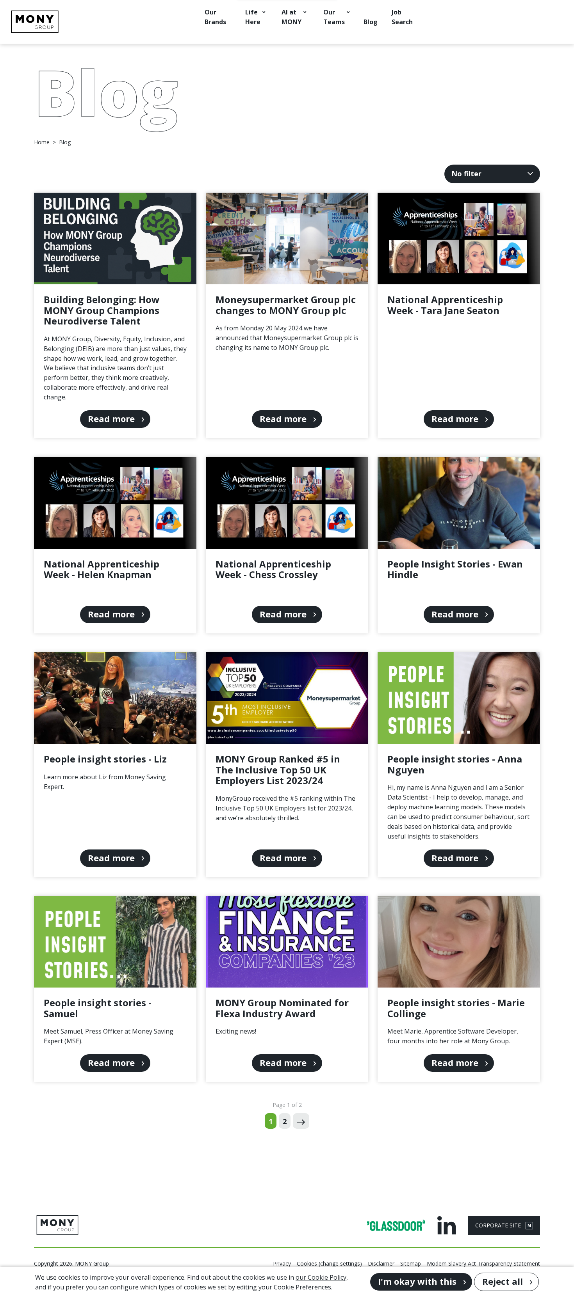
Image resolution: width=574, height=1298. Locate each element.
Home (42, 142)
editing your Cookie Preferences (284, 1287)
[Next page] (301, 1121)
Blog (371, 22)
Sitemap (410, 1263)
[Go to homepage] (34, 22)
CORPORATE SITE (498, 1225)
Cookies (307, 1263)
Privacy (282, 1263)
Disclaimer (381, 1263)
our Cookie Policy (321, 1277)
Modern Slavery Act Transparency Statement (483, 1263)
